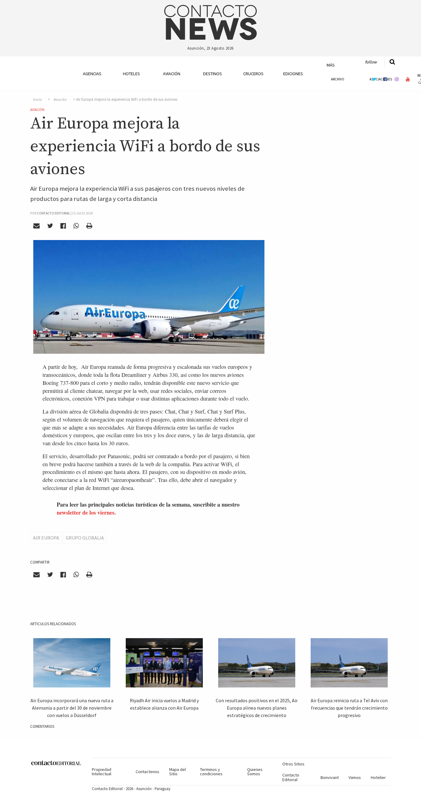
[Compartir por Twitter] (50, 226)
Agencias (92, 73)
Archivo (337, 79)
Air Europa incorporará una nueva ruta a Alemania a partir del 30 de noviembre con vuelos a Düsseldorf (72, 707)
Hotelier (378, 777)
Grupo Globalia (85, 538)
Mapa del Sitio (177, 772)
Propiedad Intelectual (101, 772)
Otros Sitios (293, 764)
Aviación (171, 73)
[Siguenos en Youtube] (408, 79)
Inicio (37, 99)
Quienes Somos (255, 772)
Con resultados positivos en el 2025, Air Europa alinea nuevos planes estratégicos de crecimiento (257, 707)
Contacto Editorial (290, 777)
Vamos (355, 777)
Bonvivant (330, 777)
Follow (371, 62)
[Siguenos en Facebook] (385, 79)
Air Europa (46, 538)
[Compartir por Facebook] (63, 226)
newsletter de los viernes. (86, 512)
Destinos (212, 73)
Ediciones (293, 73)
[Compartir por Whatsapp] (76, 226)
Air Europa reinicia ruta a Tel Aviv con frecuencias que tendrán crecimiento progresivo (349, 707)
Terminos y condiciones (211, 772)
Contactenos (147, 771)
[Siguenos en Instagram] (396, 79)
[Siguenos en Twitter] (374, 79)
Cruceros (253, 73)
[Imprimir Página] (89, 226)
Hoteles (131, 73)
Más (331, 65)
